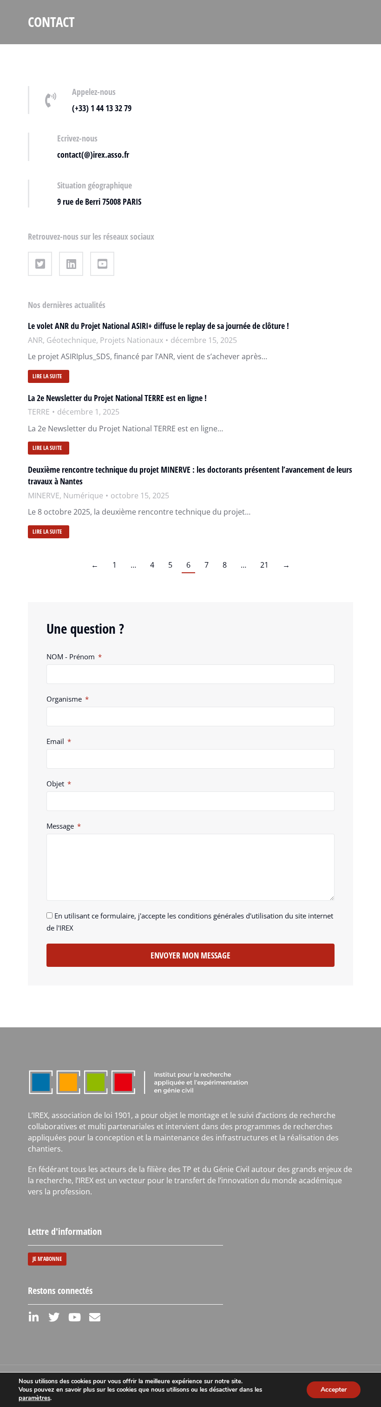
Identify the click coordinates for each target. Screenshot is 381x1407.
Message (61, 826)
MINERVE (43, 495)
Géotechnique (71, 340)
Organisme (65, 699)
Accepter (334, 1389)
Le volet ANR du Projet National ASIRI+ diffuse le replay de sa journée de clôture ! (158, 325)
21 (264, 565)
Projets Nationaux (131, 340)
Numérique (83, 495)
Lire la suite (47, 376)
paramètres (34, 1398)
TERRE (39, 412)
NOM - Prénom (71, 656)
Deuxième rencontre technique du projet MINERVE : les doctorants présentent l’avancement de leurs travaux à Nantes (190, 475)
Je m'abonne (47, 1259)
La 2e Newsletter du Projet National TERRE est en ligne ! (117, 397)
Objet (56, 783)
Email (56, 741)
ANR (35, 340)
